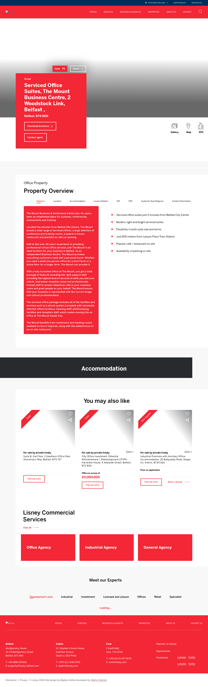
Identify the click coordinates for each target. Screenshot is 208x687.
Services (82, 623)
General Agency (158, 547)
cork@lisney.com (117, 662)
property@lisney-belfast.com (23, 666)
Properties (153, 12)
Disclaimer (11, 680)
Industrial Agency (101, 547)
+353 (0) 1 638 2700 (69, 662)
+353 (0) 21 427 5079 (120, 658)
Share (76, 68)
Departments (180, 3)
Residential (197, 3)
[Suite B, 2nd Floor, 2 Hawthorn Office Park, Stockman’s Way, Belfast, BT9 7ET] (48, 429)
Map (188, 132)
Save (57, 68)
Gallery (175, 132)
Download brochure (38, 126)
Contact (187, 12)
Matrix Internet (99, 680)
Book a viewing (175, 482)
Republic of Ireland (166, 644)
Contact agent (35, 137)
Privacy (24, 680)
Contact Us (196, 623)
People (93, 12)
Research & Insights (130, 12)
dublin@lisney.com (68, 666)
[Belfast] (10, 12)
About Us (171, 12)
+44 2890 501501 (17, 662)
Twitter (191, 657)
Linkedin (181, 657)
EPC (201, 132)
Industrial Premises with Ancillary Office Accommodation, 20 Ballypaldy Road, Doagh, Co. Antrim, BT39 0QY (165, 459)
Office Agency (39, 547)
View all (27, 527)
